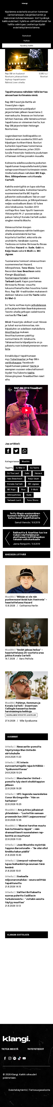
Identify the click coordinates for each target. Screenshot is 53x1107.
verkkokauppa (13, 363)
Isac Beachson (14, 479)
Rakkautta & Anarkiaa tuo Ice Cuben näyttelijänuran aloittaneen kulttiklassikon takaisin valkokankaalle (30, 538)
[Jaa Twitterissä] (16, 451)
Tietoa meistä (9, 1049)
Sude (28, 495)
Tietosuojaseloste (39, 1090)
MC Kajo (11, 490)
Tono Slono (32, 500)
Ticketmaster (18, 359)
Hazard (38, 473)
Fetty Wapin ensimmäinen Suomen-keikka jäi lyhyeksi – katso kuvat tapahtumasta (23, 518)
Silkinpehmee (14, 495)
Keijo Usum (33, 479)
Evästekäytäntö (18, 1090)
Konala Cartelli (15, 484)
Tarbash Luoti (14, 500)
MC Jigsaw (33, 484)
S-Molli (34, 490)
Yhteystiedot (35, 1049)
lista (7, 349)
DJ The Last (13, 473)
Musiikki (26, 462)
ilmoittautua (12, 332)
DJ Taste (34, 468)
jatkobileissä (38, 305)
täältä (30, 373)
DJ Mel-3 (20, 468)
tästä (33, 366)
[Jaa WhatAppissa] (24, 451)
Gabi (27, 473)
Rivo (23, 490)
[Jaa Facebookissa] (8, 451)
